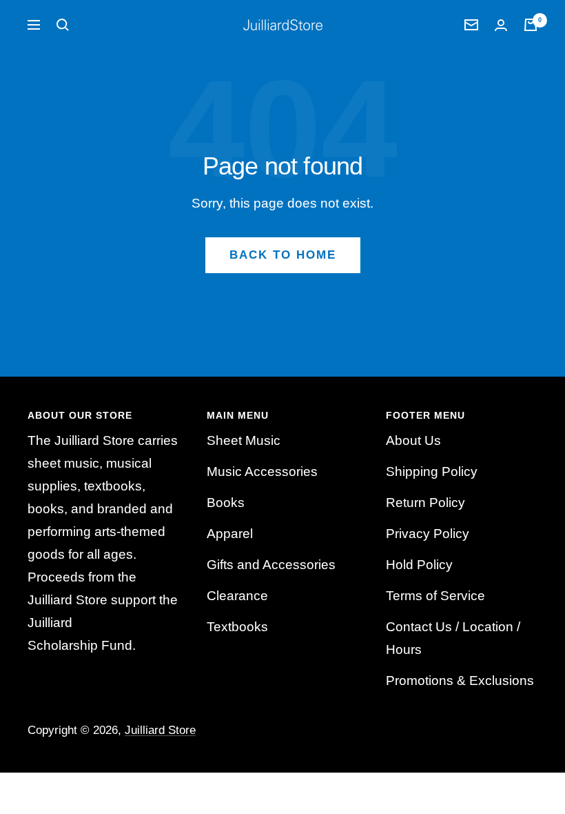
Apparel (230, 533)
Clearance (237, 595)
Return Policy (425, 502)
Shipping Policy (431, 471)
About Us (413, 440)
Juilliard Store (160, 730)
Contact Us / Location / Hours (453, 638)
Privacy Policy (427, 533)
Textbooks (237, 626)
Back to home (282, 254)
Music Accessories (262, 471)
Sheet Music (243, 440)
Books (226, 502)
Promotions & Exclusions (460, 680)
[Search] (62, 25)
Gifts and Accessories (271, 564)
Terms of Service (435, 595)
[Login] (501, 25)
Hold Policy (419, 564)
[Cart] (530, 25)
